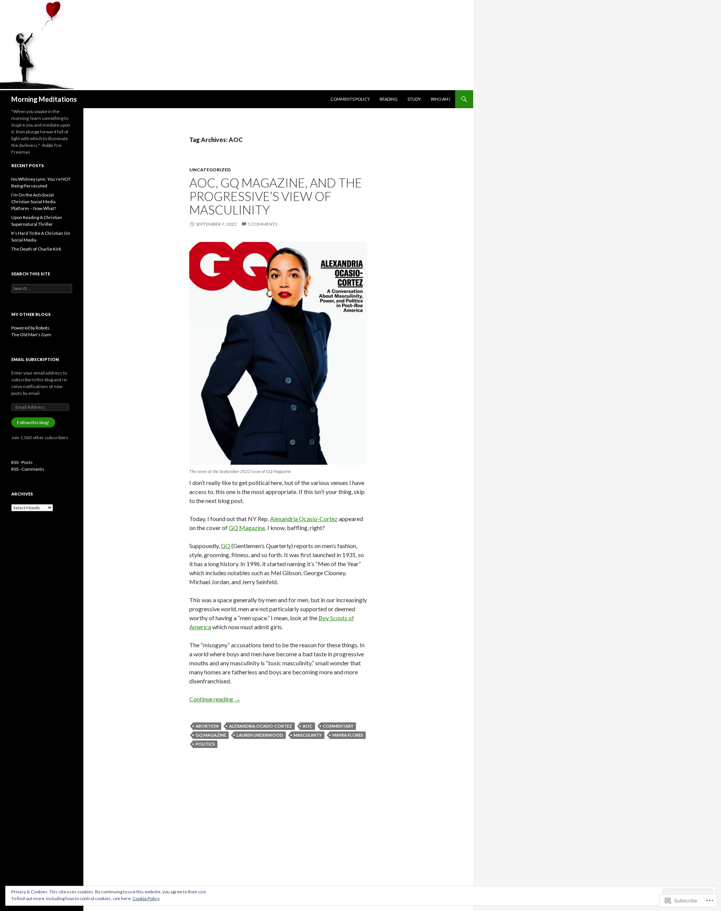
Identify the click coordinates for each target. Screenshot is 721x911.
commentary (338, 726)
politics (205, 744)
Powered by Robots (30, 328)
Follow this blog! (33, 422)
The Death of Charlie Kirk (36, 249)
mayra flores (347, 735)
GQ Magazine (247, 527)
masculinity (308, 735)
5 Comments (262, 224)
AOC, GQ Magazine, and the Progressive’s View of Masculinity (275, 196)
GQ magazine (211, 735)
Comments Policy (350, 99)
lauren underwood (260, 735)
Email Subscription (35, 359)
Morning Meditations (44, 99)
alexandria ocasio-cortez (260, 726)
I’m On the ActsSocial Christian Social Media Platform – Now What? (33, 201)
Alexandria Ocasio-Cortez (304, 518)
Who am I (440, 99)
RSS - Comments (27, 469)
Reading (389, 99)
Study (414, 99)
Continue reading (214, 699)
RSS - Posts (22, 462)
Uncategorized (210, 169)
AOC (307, 726)
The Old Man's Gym (31, 334)
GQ (225, 545)
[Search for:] (41, 288)
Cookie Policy (146, 898)
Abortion (207, 726)
